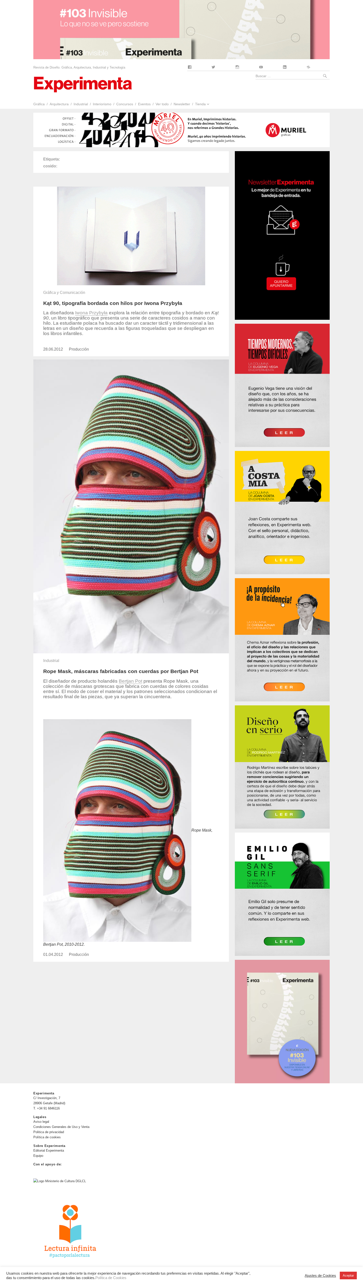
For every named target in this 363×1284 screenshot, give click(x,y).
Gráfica (39, 104)
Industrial (81, 104)
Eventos (144, 104)
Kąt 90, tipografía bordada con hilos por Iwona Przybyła (112, 303)
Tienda (200, 104)
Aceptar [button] (348, 1275)
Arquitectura (59, 104)
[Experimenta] (82, 84)
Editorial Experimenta (48, 1150)
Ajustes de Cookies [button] (320, 1276)
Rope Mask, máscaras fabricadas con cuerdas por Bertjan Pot (120, 671)
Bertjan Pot (130, 681)
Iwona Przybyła (91, 312)
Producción (79, 349)
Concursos (124, 104)
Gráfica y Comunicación (64, 292)
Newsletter (182, 104)
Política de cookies (47, 1137)
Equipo (38, 1156)
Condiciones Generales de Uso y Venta (61, 1127)
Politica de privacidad (48, 1132)
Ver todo (162, 104)
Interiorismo (102, 104)
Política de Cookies (110, 1278)
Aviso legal (41, 1122)
